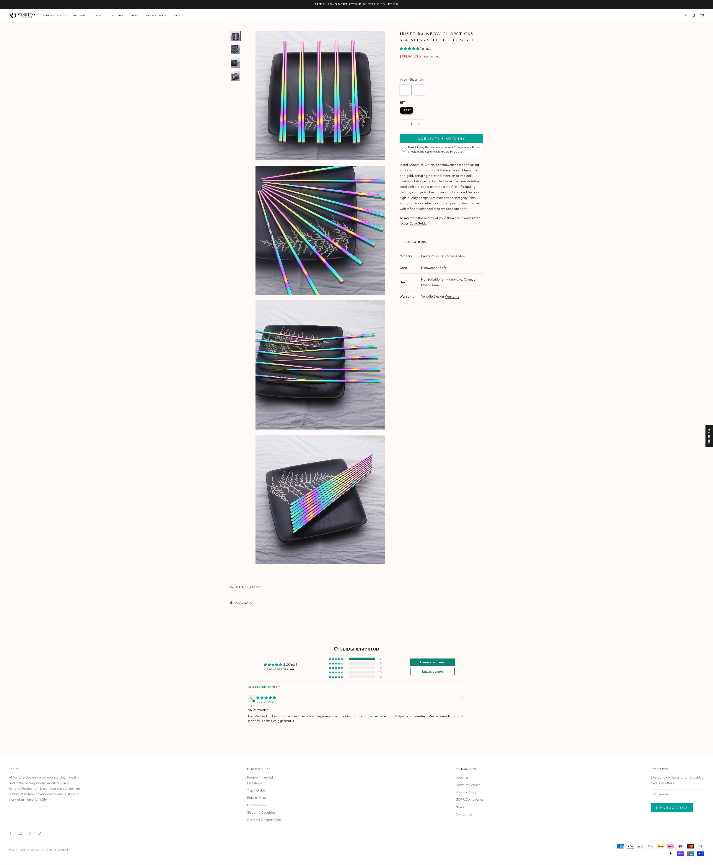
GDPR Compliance (470, 799)
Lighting (116, 15)
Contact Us (464, 814)
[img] (266, 697)
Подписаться (672, 808)
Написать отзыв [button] (432, 662)
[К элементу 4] (235, 76)
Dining (97, 15)
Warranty (452, 296)
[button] (410, 48)
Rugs (133, 15)
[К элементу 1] (235, 36)
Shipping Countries (261, 812)
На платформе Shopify (55, 850)
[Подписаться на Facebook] (11, 833)
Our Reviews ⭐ (156, 15)
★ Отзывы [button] (709, 436)
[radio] (405, 90)
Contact (180, 15)
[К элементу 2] (235, 49)
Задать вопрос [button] (432, 671)
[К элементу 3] (235, 63)
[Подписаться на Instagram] (20, 833)
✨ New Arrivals (54, 15)
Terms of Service (468, 785)
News (460, 807)
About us (462, 777)
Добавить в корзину (441, 138)
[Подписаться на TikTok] (40, 833)
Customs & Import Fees (264, 820)
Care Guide (418, 223)
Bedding (79, 15)
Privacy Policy (466, 792)
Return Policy (256, 797)
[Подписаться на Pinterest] (30, 833)
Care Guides (256, 805)
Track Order (256, 790)
